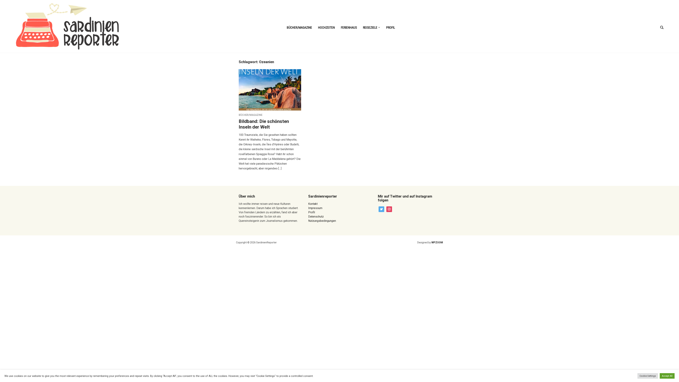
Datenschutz (316, 216)
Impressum (315, 208)
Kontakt (313, 204)
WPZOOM (437, 242)
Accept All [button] (667, 376)
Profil (390, 27)
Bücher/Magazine (299, 27)
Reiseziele (370, 27)
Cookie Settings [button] (648, 376)
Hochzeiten (326, 27)
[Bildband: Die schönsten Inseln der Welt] (270, 89)
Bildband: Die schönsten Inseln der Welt (264, 124)
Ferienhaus (349, 27)
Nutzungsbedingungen (322, 220)
